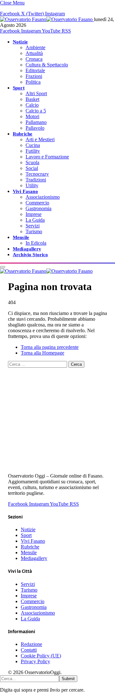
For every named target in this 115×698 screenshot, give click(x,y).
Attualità (34, 53)
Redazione (31, 644)
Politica (33, 82)
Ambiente (35, 47)
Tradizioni (36, 179)
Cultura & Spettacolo (47, 64)
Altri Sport (36, 93)
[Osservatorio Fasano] (47, 19)
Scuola (32, 162)
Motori (32, 116)
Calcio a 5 (36, 110)
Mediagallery (27, 248)
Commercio (37, 202)
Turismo (34, 231)
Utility (32, 185)
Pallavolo (35, 128)
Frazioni (34, 76)
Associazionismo (43, 197)
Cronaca (34, 59)
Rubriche (22, 133)
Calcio (32, 105)
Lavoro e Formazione (47, 156)
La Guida (35, 220)
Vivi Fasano (25, 191)
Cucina (33, 145)
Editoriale (35, 70)
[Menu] (2, 267)
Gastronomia (38, 208)
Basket (32, 99)
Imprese (34, 214)
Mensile (21, 237)
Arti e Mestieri (40, 139)
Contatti (29, 650)
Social (32, 168)
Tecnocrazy (37, 174)
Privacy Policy (35, 661)
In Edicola (36, 243)
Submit (68, 678)
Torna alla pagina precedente (50, 347)
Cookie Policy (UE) (41, 655)
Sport (19, 87)
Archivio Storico (30, 254)
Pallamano (36, 122)
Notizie (20, 41)
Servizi (33, 225)
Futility (33, 151)
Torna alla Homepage (42, 353)
